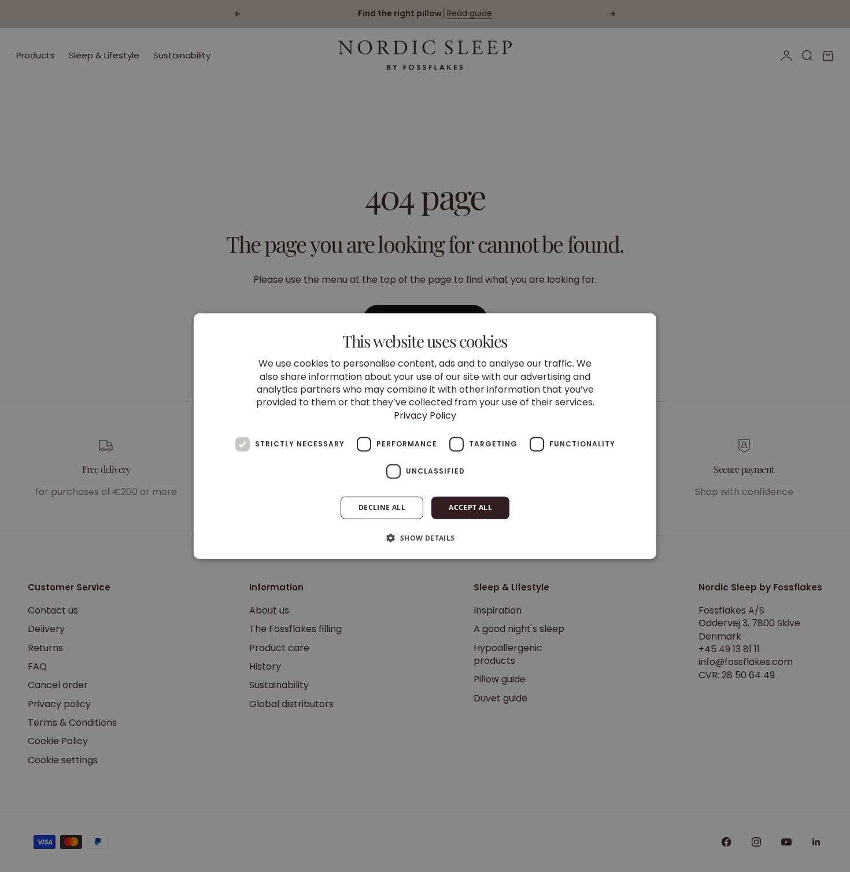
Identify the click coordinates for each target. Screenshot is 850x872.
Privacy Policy (425, 415)
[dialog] (425, 436)
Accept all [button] (470, 507)
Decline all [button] (382, 507)
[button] (424, 537)
